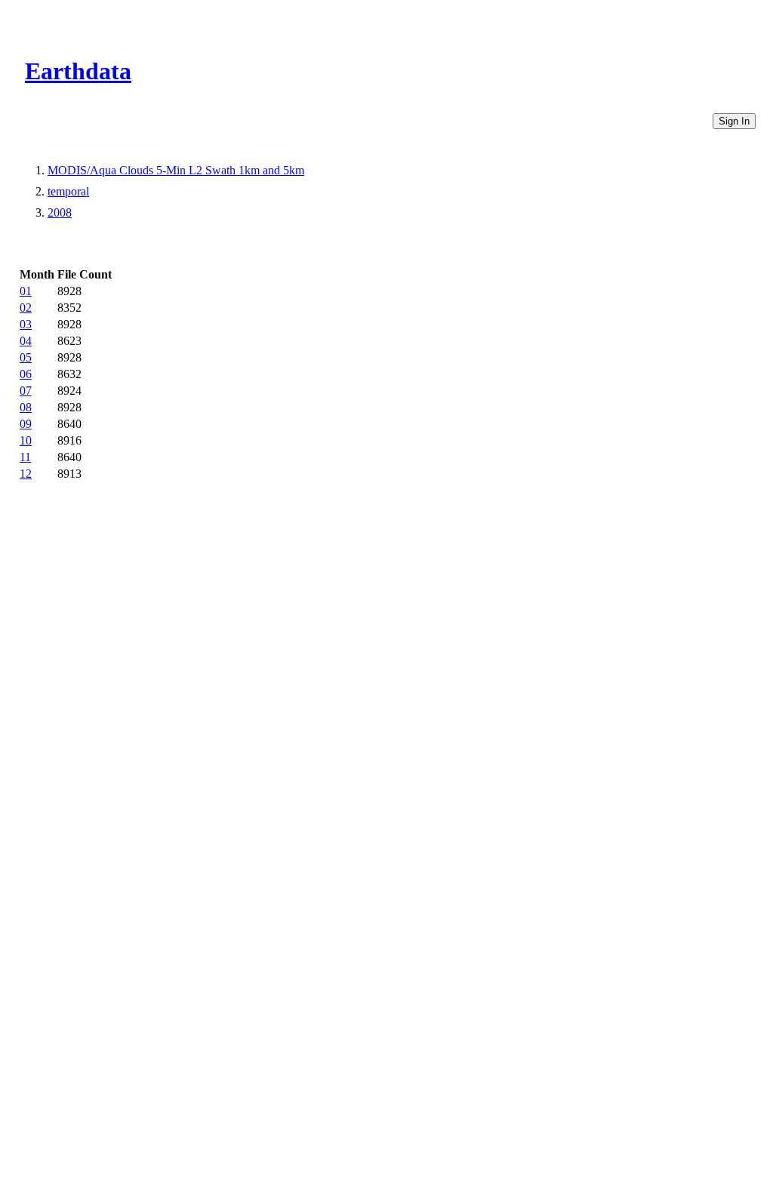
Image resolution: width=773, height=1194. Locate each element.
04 (26, 340)
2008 (60, 212)
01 (26, 291)
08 (26, 407)
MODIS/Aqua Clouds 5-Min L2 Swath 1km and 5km (176, 170)
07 (26, 390)
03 (26, 324)
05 (26, 357)
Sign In (734, 121)
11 (25, 457)
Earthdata (78, 71)
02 (26, 307)
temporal (68, 191)
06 (26, 374)
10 (26, 440)
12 (26, 473)
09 (26, 423)
